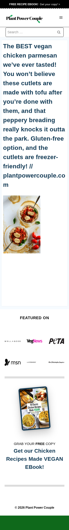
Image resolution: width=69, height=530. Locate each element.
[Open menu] (60, 18)
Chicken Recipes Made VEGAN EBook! (34, 459)
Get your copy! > (34, 4)
